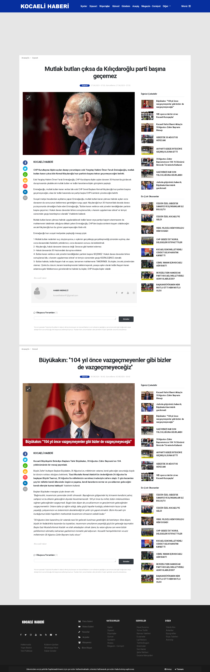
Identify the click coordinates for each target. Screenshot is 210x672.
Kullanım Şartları (51, 644)
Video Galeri (88, 626)
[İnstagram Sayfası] (32, 635)
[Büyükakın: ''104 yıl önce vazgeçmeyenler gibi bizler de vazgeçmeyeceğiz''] (79, 414)
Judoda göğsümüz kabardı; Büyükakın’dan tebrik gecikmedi (169, 185)
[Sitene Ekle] (57, 635)
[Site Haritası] (52, 635)
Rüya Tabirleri (172, 636)
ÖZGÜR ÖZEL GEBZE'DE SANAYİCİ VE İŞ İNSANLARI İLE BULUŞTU (170, 206)
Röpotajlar (104, 6)
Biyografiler (171, 633)
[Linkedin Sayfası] (42, 635)
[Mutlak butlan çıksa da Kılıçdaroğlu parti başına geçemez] (79, 123)
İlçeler (84, 6)
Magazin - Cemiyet (151, 6)
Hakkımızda (26, 644)
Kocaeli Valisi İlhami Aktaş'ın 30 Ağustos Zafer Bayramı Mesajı (169, 127)
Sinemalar (141, 646)
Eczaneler (141, 636)
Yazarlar (86, 632)
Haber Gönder (50, 651)
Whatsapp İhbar (51, 648)
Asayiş (135, 6)
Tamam (180, 669)
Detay (169, 669)
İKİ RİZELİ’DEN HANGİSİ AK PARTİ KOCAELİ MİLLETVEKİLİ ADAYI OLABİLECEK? (170, 276)
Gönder (126, 319)
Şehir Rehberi (142, 652)
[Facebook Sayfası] (22, 635)
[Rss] (47, 635)
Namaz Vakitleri (144, 633)
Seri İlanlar (141, 649)
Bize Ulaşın (86, 648)
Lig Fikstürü (142, 640)
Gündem (126, 6)
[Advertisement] (105, 34)
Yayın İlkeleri (26, 648)
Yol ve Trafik (142, 630)
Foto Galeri (87, 621)
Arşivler (85, 637)
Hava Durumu (143, 627)
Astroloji (169, 640)
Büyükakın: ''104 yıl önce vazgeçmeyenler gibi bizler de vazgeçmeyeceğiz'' (170, 104)
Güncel (115, 6)
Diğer (166, 6)
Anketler (169, 630)
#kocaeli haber (40, 278)
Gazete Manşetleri (145, 655)
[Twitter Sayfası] (27, 635)
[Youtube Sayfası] (37, 635)
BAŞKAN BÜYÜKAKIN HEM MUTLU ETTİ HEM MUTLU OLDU (168, 287)
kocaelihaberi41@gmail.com (65, 295)
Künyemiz (86, 642)
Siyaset (93, 6)
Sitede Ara (170, 627)
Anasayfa (26, 58)
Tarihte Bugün (143, 643)
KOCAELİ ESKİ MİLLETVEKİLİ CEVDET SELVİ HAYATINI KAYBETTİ (169, 252)
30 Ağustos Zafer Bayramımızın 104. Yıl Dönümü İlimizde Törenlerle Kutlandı (170, 162)
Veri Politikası (26, 651)
